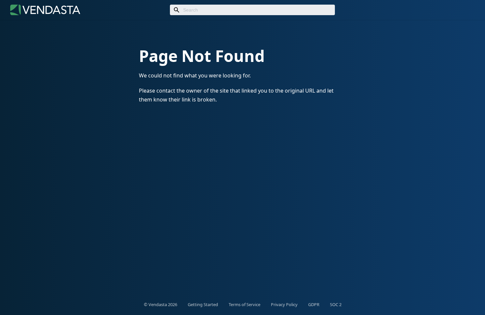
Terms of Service (244, 304)
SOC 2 (335, 304)
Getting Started (203, 304)
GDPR (313, 304)
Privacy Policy (284, 304)
